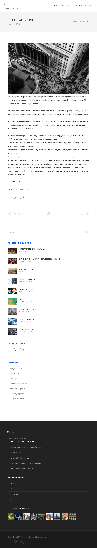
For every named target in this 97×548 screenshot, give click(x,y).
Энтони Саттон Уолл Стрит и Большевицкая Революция (40, 259)
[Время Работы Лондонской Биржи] (26, 516)
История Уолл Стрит (27, 319)
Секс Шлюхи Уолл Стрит (28, 309)
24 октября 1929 (22, 135)
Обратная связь (16, 489)
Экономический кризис (18, 384)
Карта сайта (77, 6)
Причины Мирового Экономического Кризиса (27, 463)
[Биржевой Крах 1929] (34, 516)
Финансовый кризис (17, 389)
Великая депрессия (17, 394)
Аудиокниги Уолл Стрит (28, 329)
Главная (55, 6)
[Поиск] (86, 232)
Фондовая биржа (16, 369)
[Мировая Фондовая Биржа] (11, 516)
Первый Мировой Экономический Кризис (26, 447)
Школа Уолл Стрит (26, 269)
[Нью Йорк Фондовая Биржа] (72, 516)
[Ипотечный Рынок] (49, 516)
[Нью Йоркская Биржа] (41, 516)
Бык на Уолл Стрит (16, 399)
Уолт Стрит (23, 299)
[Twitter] (16, 197)
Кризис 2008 (14, 373)
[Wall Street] (13, 4)
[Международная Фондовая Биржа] (57, 516)
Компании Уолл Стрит (27, 279)
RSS (11, 499)
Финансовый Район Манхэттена (22, 468)
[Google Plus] (22, 197)
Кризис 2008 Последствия (20, 458)
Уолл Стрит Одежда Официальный (32, 249)
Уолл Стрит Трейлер (26, 289)
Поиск (89, 6)
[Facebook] (10, 197)
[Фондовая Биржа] (18, 516)
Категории (65, 6)
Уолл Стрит (84, 21)
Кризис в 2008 (15, 452)
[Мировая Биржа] (65, 516)
